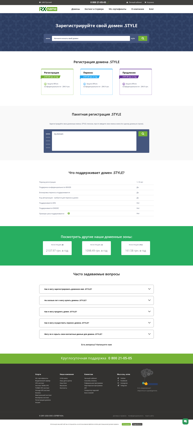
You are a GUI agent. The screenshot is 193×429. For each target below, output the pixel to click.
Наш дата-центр (66, 381)
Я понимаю (126, 424)
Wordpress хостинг (42, 398)
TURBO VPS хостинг (42, 388)
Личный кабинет (135, 2)
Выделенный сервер (42, 381)
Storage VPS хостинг (42, 390)
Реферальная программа (93, 383)
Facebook (124, 381)
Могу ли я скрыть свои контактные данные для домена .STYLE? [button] (73, 334)
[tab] (96, 289)
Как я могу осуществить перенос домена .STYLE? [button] (66, 323)
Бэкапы (38, 393)
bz (63, 245)
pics (141, 245)
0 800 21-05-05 (98, 2)
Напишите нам (104, 344)
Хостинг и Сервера (94, 9)
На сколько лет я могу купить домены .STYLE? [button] (65, 300)
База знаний (88, 393)
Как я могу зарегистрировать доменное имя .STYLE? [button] (68, 289)
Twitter (123, 378)
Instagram (124, 383)
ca (102, 245)
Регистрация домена (43, 400)
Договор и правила (119, 416)
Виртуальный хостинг (43, 395)
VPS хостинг (39, 383)
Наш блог (63, 383)
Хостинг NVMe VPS (42, 385)
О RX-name (64, 378)
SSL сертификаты (117, 9)
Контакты (63, 388)
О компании (137, 9)
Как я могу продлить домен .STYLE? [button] (60, 312)
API (85, 388)
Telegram (124, 385)
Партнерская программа (93, 385)
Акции (37, 402)
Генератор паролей (91, 390)
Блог (151, 9)
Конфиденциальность (135, 416)
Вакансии (63, 385)
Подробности (137, 424)
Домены (75, 9)
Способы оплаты (90, 381)
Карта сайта (149, 416)
